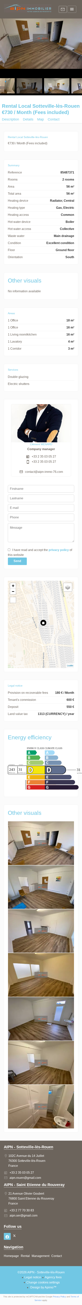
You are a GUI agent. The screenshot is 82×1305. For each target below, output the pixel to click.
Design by (43, 1287)
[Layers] (68, 587)
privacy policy (59, 550)
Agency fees (53, 1277)
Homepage (27, 9)
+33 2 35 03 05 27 (44, 456)
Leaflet (70, 665)
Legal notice (32, 1277)
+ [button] (13, 585)
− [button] (13, 591)
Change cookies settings (43, 1282)
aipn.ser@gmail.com (23, 1215)
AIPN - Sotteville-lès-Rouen (28, 1147)
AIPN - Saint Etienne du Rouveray (34, 1185)
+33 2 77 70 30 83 (22, 1210)
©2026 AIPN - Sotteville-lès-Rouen (41, 1272)
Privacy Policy (59, 1296)
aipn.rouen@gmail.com (25, 1177)
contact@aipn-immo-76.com (44, 471)
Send (17, 561)
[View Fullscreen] (13, 600)
